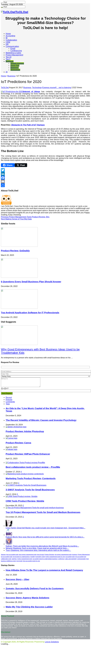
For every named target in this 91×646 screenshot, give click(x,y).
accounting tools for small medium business (45, 558)
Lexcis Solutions (52, 642)
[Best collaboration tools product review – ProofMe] (25, 463)
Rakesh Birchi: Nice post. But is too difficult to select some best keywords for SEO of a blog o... (45, 537)
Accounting (10, 36)
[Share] (45, 185)
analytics (14, 558)
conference (61, 558)
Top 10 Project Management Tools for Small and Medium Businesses (43, 512)
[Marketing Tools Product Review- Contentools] (25, 474)
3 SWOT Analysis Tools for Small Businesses (30, 489)
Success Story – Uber (17, 579)
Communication (12, 46)
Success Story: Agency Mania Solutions (27, 597)
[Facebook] (45, 178)
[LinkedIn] (45, 174)
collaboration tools (6, 558)
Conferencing (16, 51)
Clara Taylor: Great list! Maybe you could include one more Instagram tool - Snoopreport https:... (45, 528)
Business (10, 61)
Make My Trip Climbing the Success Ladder (29, 607)
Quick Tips (14, 66)
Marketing (14, 68)
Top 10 (8, 57)
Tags (8, 404)
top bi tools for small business (21, 556)
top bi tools (19, 561)
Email (12, 49)
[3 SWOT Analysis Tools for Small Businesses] (26, 485)
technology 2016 (40, 556)
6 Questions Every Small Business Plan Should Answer (31, 281)
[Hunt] (2, 2)
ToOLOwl (5, 88)
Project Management (14, 55)
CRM (8, 42)
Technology (15, 70)
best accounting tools (12, 554)
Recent (9, 397)
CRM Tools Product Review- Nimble (25, 501)
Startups (3, 554)
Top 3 (8, 59)
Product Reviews (49, 554)
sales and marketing (71, 558)
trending (32, 556)
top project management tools (63, 554)
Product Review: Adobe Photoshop (25, 431)
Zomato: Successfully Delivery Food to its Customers (35, 588)
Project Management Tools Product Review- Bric (25, 217)
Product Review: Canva (18, 443)
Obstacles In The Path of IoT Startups (28, 125)
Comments (10, 402)
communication (81, 558)
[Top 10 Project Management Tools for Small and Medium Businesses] (35, 508)
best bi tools (40, 554)
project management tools (24, 558)
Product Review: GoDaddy (15, 250)
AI (6, 72)
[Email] (45, 181)
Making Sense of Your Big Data (16, 219)
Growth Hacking (17, 63)
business (74, 554)
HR (7, 44)
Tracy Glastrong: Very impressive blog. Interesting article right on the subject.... (38, 550)
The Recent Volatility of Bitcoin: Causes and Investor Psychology (41, 420)
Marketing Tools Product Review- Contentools (31, 478)
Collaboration (11, 40)
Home (8, 34)
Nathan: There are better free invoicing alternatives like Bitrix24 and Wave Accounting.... (42, 546)
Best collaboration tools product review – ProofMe (33, 467)
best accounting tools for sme (31, 561)
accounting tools (70, 556)
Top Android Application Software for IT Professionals (30, 312)
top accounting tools (6, 556)
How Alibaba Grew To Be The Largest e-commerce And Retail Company (44, 570)
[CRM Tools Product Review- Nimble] (21, 496)
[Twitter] (45, 170)
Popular (9, 400)
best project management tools (28, 554)
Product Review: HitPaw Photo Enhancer (28, 454)
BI (6, 38)
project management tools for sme (55, 556)
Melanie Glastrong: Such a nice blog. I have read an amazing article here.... (37, 548)
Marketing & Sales (13, 53)
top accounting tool (80, 556)
